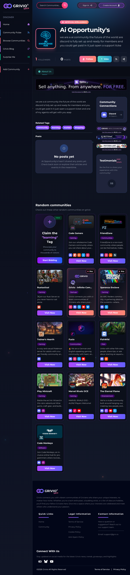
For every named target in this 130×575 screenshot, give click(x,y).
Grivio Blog (8, 49)
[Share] (124, 59)
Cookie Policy (74, 532)
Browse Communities (14, 40)
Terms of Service (75, 522)
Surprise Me (9, 57)
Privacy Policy (74, 527)
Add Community (11, 69)
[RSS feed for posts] (116, 59)
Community (44, 527)
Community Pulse (12, 32)
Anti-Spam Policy (76, 537)
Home (6, 24)
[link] (90, 271)
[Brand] (16, 8)
